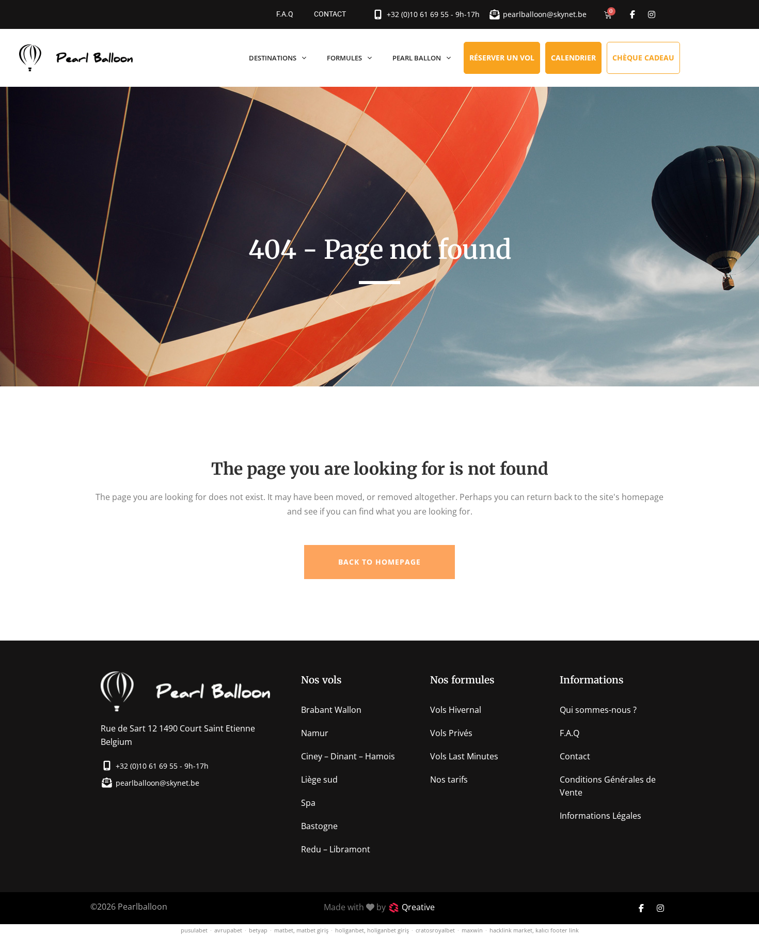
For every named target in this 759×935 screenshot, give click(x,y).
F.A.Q (284, 14)
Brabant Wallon (331, 709)
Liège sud (319, 779)
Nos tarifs (449, 779)
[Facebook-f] (632, 14)
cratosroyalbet (435, 930)
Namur (314, 733)
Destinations (272, 58)
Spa (308, 802)
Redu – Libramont (335, 849)
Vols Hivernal (455, 709)
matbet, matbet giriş (301, 930)
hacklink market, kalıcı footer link (534, 930)
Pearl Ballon (416, 58)
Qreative (418, 907)
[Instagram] (651, 14)
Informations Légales (600, 815)
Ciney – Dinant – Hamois (348, 756)
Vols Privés (451, 733)
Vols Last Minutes (464, 756)
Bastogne (319, 826)
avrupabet (228, 930)
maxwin (472, 930)
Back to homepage (379, 562)
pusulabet (194, 930)
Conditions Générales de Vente (608, 786)
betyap (258, 930)
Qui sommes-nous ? (598, 709)
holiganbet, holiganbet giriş (372, 930)
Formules (344, 58)
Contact (330, 14)
